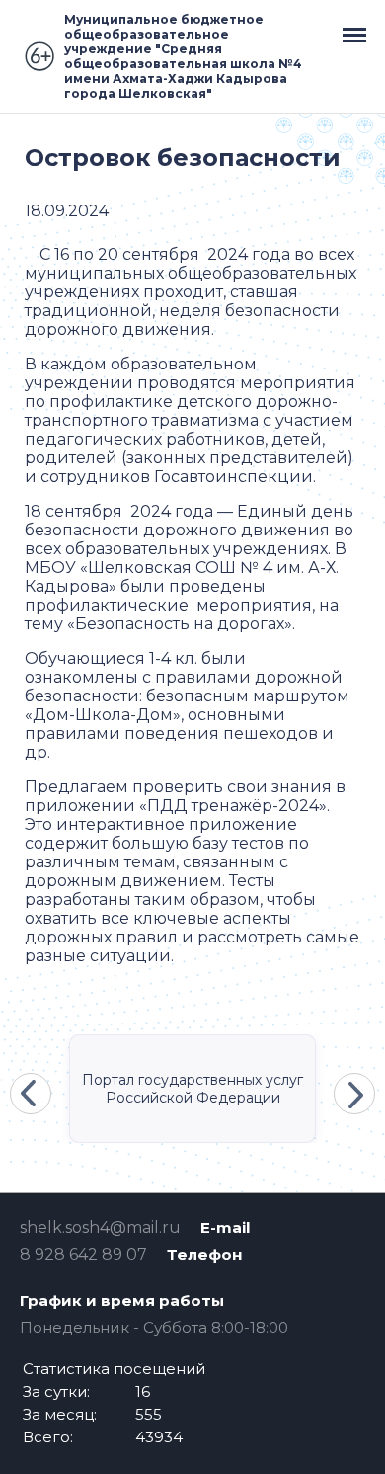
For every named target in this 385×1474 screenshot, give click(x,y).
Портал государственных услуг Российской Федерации (192, 1088)
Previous (30, 1093)
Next (354, 1093)
